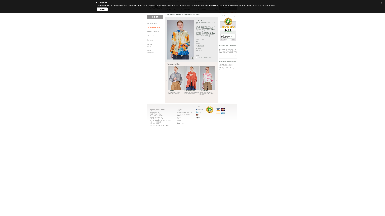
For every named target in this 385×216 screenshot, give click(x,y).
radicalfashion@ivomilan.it (157, 119)
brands (179, 120)
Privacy (179, 115)
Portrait (179, 109)
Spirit (178, 111)
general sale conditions (184, 112)
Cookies (179, 117)
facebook (200, 109)
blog (199, 117)
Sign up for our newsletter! (227, 61)
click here (216, 5)
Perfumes (150, 40)
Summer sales (152, 23)
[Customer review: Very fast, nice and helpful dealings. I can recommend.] (228, 41)
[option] (176, 82)
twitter (199, 112)
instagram (200, 114)
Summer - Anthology (153, 27)
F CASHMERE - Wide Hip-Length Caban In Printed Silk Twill (183, 14)
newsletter (180, 123)
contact (179, 122)
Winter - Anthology (153, 31)
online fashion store (155, 111)
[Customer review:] (209, 112)
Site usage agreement (183, 114)
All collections (151, 36)
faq (178, 119)
